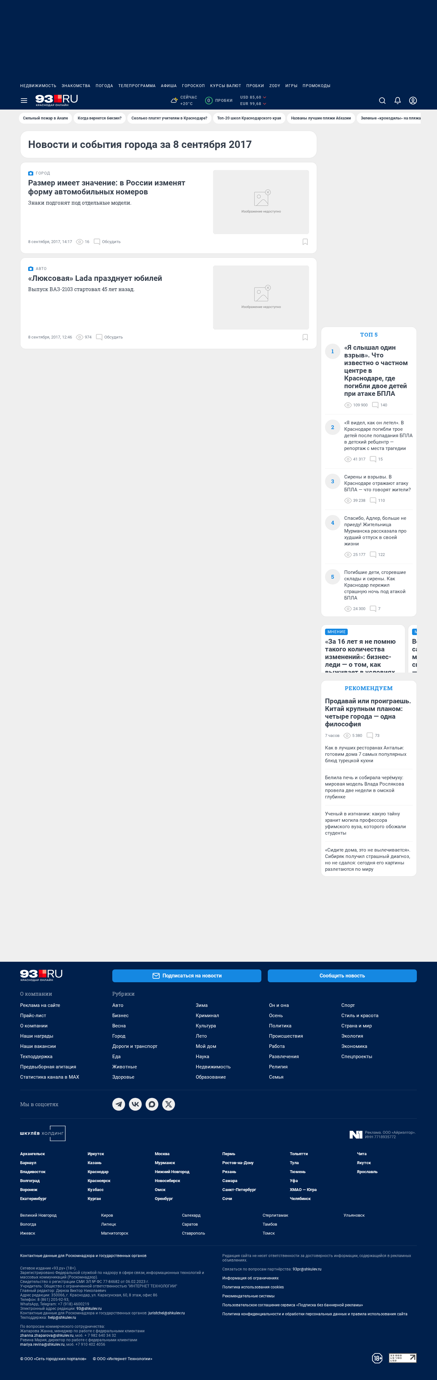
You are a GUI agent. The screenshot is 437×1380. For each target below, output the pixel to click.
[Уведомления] (397, 101)
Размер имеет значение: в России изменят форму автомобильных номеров (106, 187)
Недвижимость (38, 86)
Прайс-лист (33, 1015)
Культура (206, 1026)
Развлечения (284, 1056)
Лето (201, 1036)
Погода (104, 86)
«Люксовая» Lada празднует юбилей (95, 278)
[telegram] (118, 1104)
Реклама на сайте (40, 1005)
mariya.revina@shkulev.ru (42, 1344)
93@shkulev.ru (89, 1308)
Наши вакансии (38, 1046)
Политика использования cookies (253, 1287)
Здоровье (123, 1077)
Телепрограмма (137, 86)
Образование (211, 1077)
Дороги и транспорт (134, 1046)
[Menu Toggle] (24, 101)
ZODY (274, 86)
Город (118, 1036)
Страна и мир (356, 1026)
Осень (276, 1015)
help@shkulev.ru (62, 1317)
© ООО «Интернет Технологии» (122, 1358)
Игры (291, 86)
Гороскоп (193, 86)
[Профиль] (413, 101)
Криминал (207, 1015)
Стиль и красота (359, 1015)
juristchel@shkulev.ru (166, 1313)
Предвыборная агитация (48, 1067)
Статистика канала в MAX (49, 1077)
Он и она (279, 1005)
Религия (278, 1067)
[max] (152, 1104)
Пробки (255, 86)
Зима (202, 1005)
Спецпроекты (356, 1056)
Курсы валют (225, 86)
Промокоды (316, 86)
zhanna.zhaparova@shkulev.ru (47, 1335)
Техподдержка (36, 1056)
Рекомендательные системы (248, 1296)
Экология (352, 1036)
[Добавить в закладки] (305, 242)
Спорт (348, 1005)
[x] (168, 1104)
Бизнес (120, 1015)
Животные (124, 1067)
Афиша (169, 86)
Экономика (354, 1046)
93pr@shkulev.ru (307, 1269)
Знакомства (76, 86)
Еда (116, 1056)
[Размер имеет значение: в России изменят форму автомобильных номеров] (261, 202)
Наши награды (36, 1036)
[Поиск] (382, 101)
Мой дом (206, 1046)
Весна (119, 1026)
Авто (117, 1005)
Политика (280, 1026)
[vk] (135, 1104)
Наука (202, 1056)
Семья (276, 1077)
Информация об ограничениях (250, 1278)
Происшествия (286, 1036)
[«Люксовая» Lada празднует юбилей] (261, 297)
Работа (277, 1046)
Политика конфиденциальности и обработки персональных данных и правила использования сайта (315, 1314)
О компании (34, 1026)
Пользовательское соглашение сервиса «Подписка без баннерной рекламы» (292, 1305)
